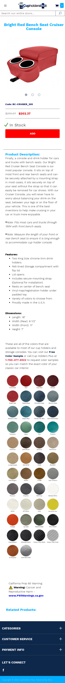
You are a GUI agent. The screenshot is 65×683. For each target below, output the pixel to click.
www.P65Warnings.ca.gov (26, 595)
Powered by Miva (44, 680)
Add (32, 133)
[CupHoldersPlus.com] (32, 5)
